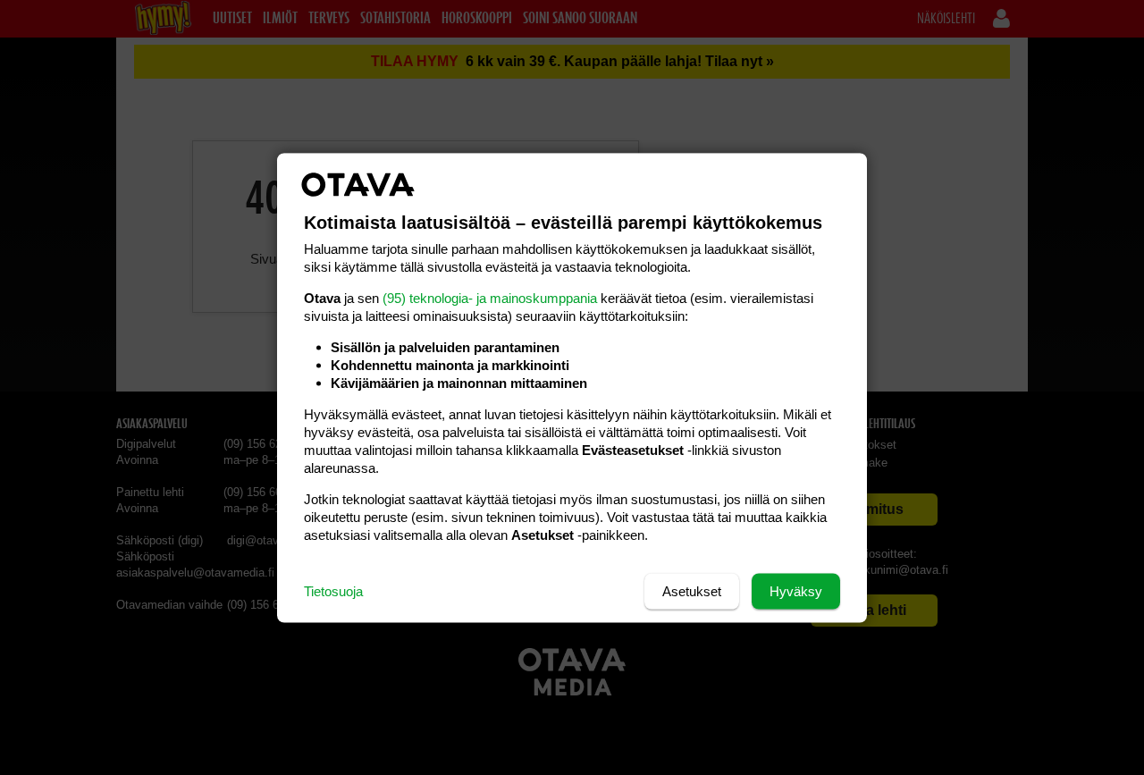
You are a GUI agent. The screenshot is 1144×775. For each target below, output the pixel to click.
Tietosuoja (333, 590)
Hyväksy (796, 590)
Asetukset (691, 590)
